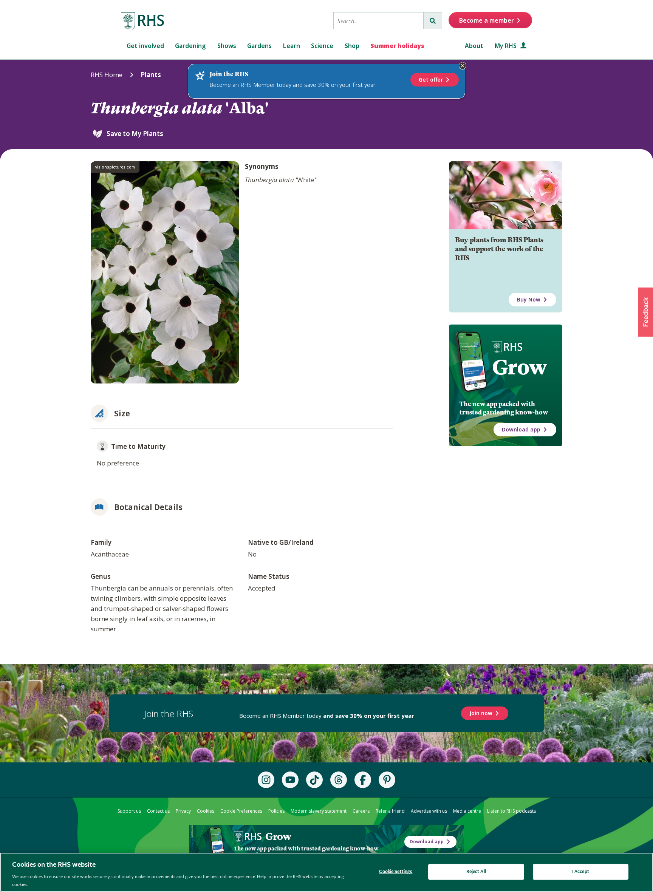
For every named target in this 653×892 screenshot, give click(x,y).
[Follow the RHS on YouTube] (290, 779)
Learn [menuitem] (291, 46)
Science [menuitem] (322, 46)
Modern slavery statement (319, 811)
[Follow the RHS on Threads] (338, 779)
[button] (645, 312)
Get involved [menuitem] (145, 46)
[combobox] (378, 20)
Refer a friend (390, 811)
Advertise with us (429, 811)
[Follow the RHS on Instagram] (266, 779)
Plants (151, 74)
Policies (276, 811)
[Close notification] (462, 66)
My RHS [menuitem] (506, 46)
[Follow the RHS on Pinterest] (387, 779)
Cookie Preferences (241, 811)
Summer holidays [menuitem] (397, 46)
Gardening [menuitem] (190, 46)
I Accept (580, 872)
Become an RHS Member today (326, 715)
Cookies (205, 811)
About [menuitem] (474, 46)
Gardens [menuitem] (259, 46)
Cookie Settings (395, 872)
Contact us (158, 811)
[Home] (143, 21)
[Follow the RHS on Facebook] (362, 779)
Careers (361, 811)
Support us (129, 811)
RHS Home (106, 74)
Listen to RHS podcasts (511, 811)
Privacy (183, 811)
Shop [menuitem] (352, 46)
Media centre (467, 811)
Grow (519, 367)
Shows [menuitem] (226, 46)
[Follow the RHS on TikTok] (314, 779)
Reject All (476, 872)
